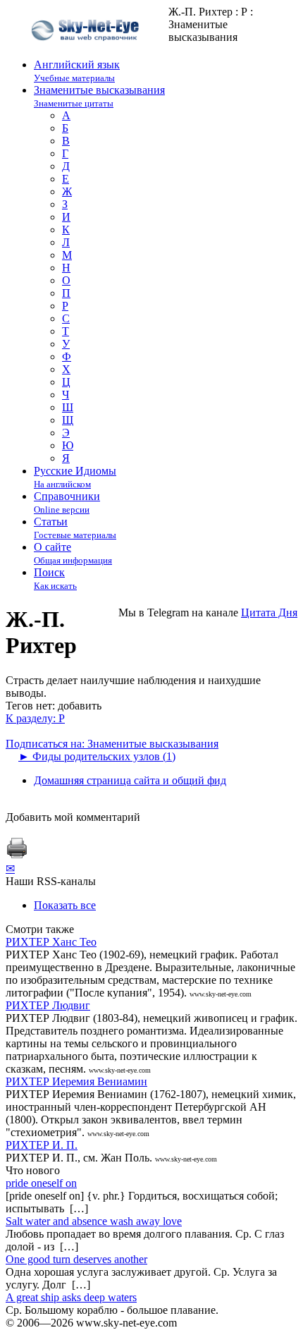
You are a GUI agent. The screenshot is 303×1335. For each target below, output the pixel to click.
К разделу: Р (35, 718)
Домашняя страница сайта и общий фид (130, 780)
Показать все (65, 905)
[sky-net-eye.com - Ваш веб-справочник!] (87, 52)
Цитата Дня (269, 612)
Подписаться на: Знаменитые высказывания (112, 744)
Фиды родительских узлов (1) (96, 756)
